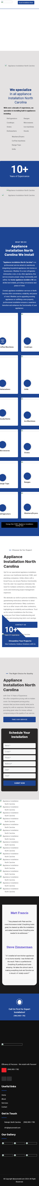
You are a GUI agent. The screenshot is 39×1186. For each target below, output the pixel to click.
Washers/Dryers (31, 513)
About (4, 1099)
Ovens (27, 453)
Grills (26, 389)
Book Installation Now (26, 2)
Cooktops (28, 347)
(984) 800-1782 (13, 1069)
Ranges (27, 482)
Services (5, 1103)
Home (4, 1095)
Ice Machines (29, 421)
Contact (4, 1107)
